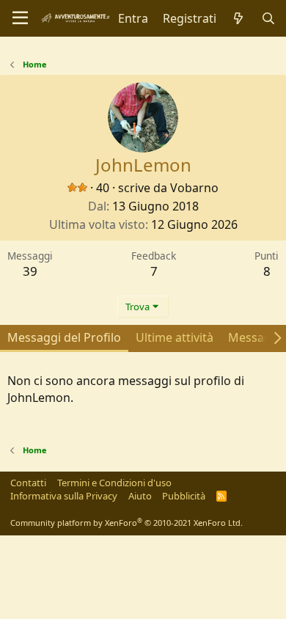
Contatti (28, 482)
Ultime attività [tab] (174, 337)
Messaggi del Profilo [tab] (64, 337)
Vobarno (194, 188)
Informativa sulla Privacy (63, 495)
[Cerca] (268, 18)
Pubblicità (183, 495)
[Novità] (239, 18)
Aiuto (140, 495)
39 (30, 271)
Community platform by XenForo (126, 522)
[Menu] (20, 18)
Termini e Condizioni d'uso (114, 482)
